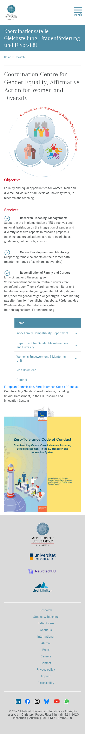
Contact (22, 379)
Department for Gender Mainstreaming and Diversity (42, 345)
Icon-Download (26, 370)
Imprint (46, 676)
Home (7, 57)
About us (46, 629)
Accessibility (46, 682)
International (45, 636)
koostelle (20, 57)
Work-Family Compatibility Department (42, 333)
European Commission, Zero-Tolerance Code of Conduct (41, 386)
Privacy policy (46, 669)
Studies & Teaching (46, 616)
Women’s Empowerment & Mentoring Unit (41, 358)
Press (46, 649)
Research (46, 610)
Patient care (46, 623)
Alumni (46, 643)
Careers (46, 656)
